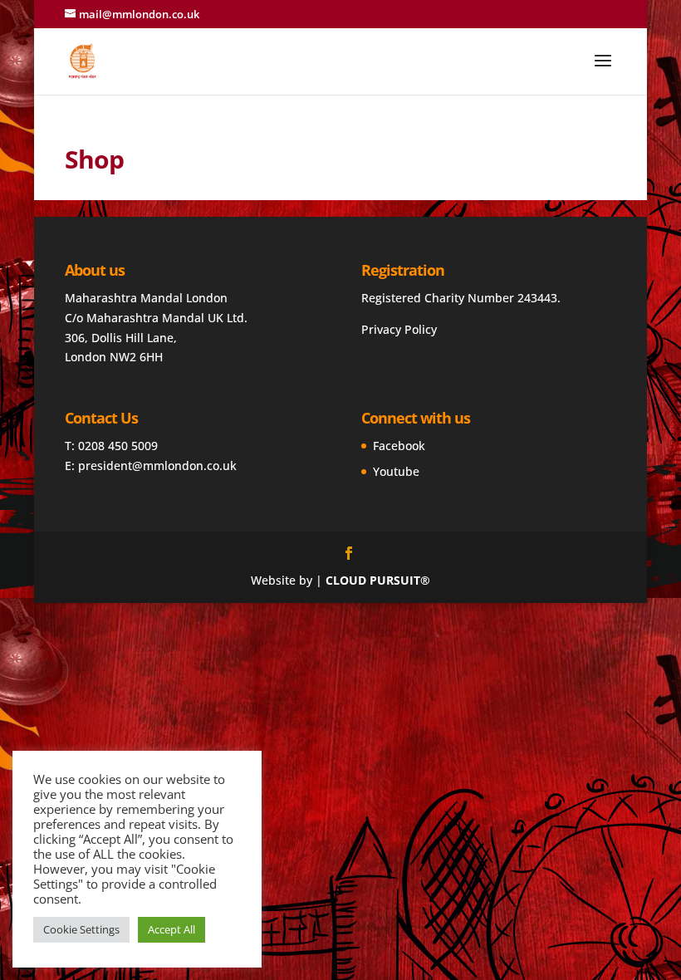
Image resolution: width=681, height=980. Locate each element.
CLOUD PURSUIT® (378, 580)
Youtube (396, 471)
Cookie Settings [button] (81, 929)
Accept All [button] (171, 929)
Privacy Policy (399, 329)
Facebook (399, 445)
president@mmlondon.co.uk (157, 465)
